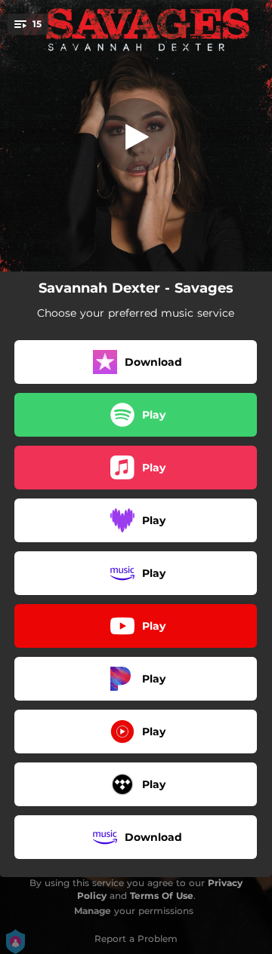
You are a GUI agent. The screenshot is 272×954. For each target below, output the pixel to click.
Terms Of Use (161, 895)
